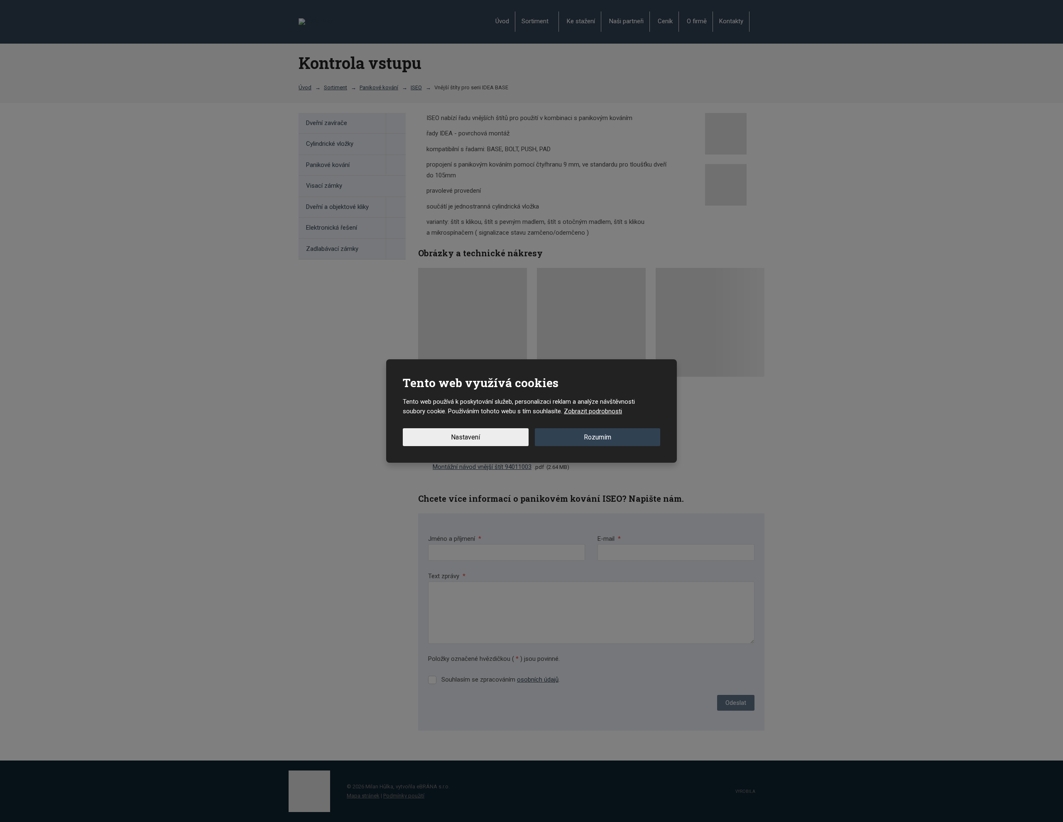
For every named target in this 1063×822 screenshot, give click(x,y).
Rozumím (597, 437)
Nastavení (465, 437)
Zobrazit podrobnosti (593, 411)
